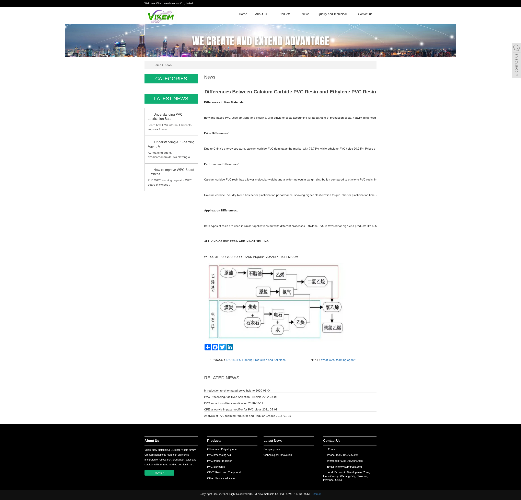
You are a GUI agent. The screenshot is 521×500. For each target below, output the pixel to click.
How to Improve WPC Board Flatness (171, 172)
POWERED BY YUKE (298, 494)
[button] (269, 14)
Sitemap (316, 494)
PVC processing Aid (219, 454)
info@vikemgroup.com (348, 466)
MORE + (159, 472)
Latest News (273, 440)
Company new (272, 449)
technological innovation (278, 454)
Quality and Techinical (332, 14)
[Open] (516, 61)
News (306, 14)
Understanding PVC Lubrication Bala (165, 116)
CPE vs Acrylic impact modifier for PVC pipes (233, 409)
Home (243, 14)
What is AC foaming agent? (338, 359)
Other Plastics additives (221, 478)
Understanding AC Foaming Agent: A (171, 144)
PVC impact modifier (219, 460)
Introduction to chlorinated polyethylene (229, 390)
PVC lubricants (216, 466)
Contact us (365, 14)
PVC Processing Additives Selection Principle (233, 396)
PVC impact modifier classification (225, 403)
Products (284, 14)
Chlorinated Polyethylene (221, 449)
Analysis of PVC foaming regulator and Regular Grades (239, 415)
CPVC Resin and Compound (224, 472)
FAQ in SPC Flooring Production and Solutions (256, 359)
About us (261, 14)
